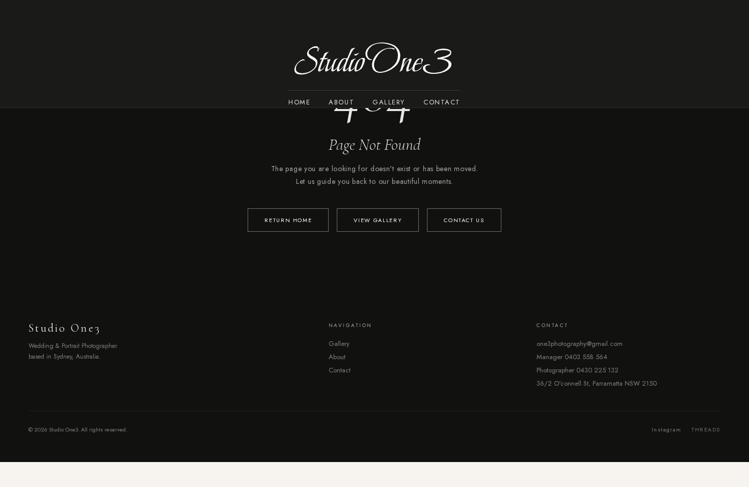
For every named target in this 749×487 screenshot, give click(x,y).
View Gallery (378, 220)
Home (299, 102)
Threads (705, 429)
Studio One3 (374, 61)
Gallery (388, 102)
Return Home (288, 220)
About (341, 102)
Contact (442, 102)
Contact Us (464, 220)
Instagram (666, 429)
